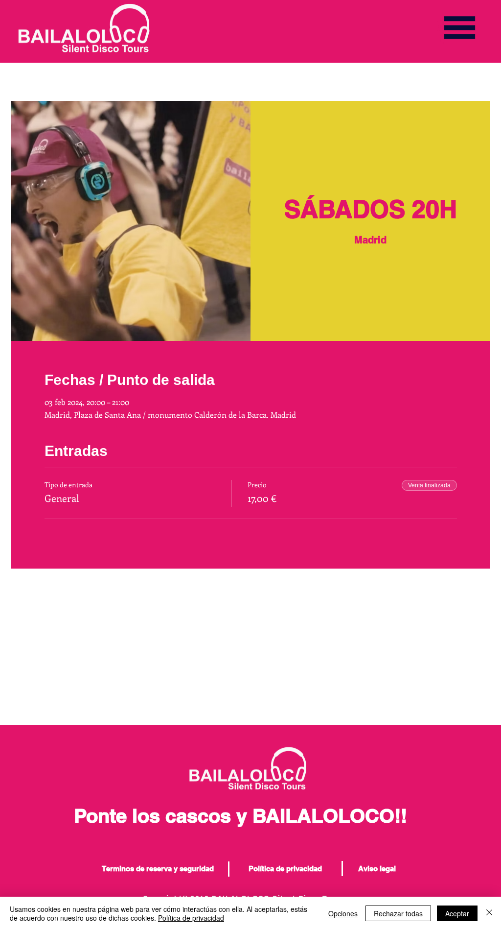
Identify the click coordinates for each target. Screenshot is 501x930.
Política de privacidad (191, 918)
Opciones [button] (343, 913)
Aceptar (457, 913)
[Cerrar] (489, 913)
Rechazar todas (398, 913)
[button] (459, 27)
